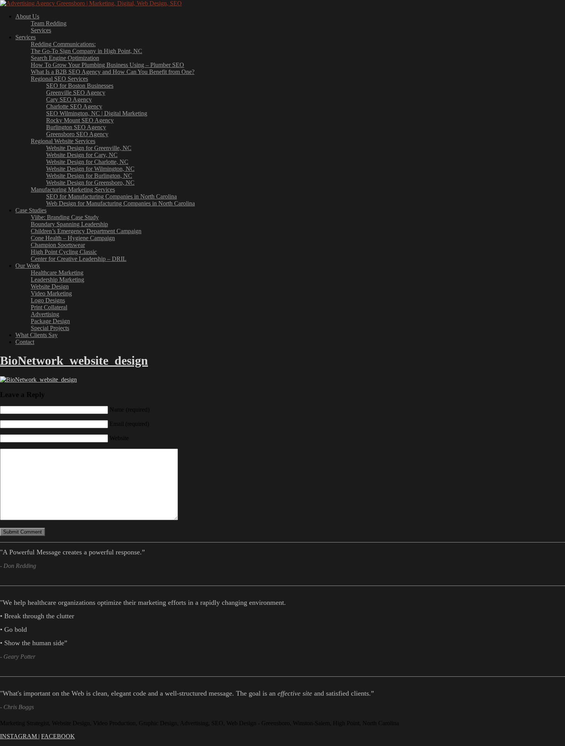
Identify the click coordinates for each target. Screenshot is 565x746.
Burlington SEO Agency (76, 127)
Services (41, 30)
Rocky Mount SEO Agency (80, 120)
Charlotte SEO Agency (74, 106)
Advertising (45, 314)
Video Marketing (51, 293)
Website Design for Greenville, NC (88, 148)
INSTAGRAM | (20, 736)
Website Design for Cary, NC (82, 155)
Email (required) (129, 424)
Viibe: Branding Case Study (65, 217)
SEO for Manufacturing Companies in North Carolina (111, 196)
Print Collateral (49, 307)
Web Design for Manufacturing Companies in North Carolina (120, 203)
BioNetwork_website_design (74, 360)
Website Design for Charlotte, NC (87, 162)
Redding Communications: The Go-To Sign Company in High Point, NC (86, 47)
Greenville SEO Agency (75, 92)
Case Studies (31, 210)
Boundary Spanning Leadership (69, 224)
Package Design (50, 321)
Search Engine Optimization (65, 58)
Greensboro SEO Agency (77, 134)
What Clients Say (36, 335)
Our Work (27, 265)
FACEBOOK (58, 736)
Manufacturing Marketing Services (73, 189)
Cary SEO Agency (69, 99)
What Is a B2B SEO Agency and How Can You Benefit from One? (112, 71)
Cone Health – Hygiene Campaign (73, 238)
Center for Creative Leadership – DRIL (78, 258)
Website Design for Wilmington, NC (90, 168)
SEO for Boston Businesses (79, 85)
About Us (27, 16)
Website (119, 438)
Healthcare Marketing (57, 272)
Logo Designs (48, 300)
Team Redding (48, 23)
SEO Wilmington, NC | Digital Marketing (96, 113)
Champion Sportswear (58, 245)
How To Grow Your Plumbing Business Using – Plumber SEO (107, 65)
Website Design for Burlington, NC (89, 175)
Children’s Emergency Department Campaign (86, 231)
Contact (24, 342)
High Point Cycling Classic (64, 252)
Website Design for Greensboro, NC (90, 182)
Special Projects (50, 328)
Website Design (50, 286)
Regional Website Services (63, 141)
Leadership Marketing (57, 279)
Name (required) (130, 409)
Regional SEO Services (59, 78)
